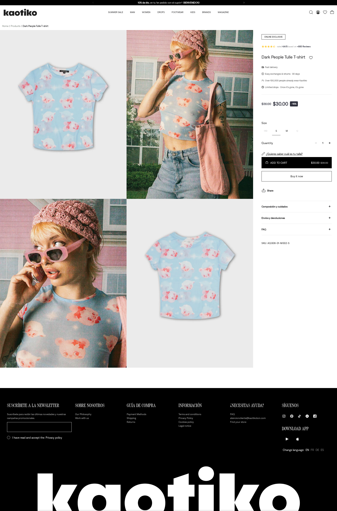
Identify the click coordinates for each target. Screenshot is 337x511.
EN (307, 449)
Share (270, 190)
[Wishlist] (325, 12)
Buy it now (296, 176)
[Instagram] (284, 416)
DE (317, 449)
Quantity (267, 143)
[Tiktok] (299, 416)
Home (5, 26)
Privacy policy (54, 437)
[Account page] (318, 12)
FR (312, 449)
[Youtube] (307, 416)
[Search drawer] (311, 12)
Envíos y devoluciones (273, 217)
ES (322, 449)
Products (15, 26)
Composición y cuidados (275, 206)
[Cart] (332, 12)
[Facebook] (315, 416)
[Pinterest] (292, 416)
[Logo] (20, 12)
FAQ (264, 229)
